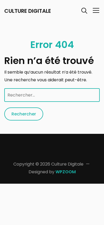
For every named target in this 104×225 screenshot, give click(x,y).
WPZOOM (65, 172)
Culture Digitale (27, 11)
